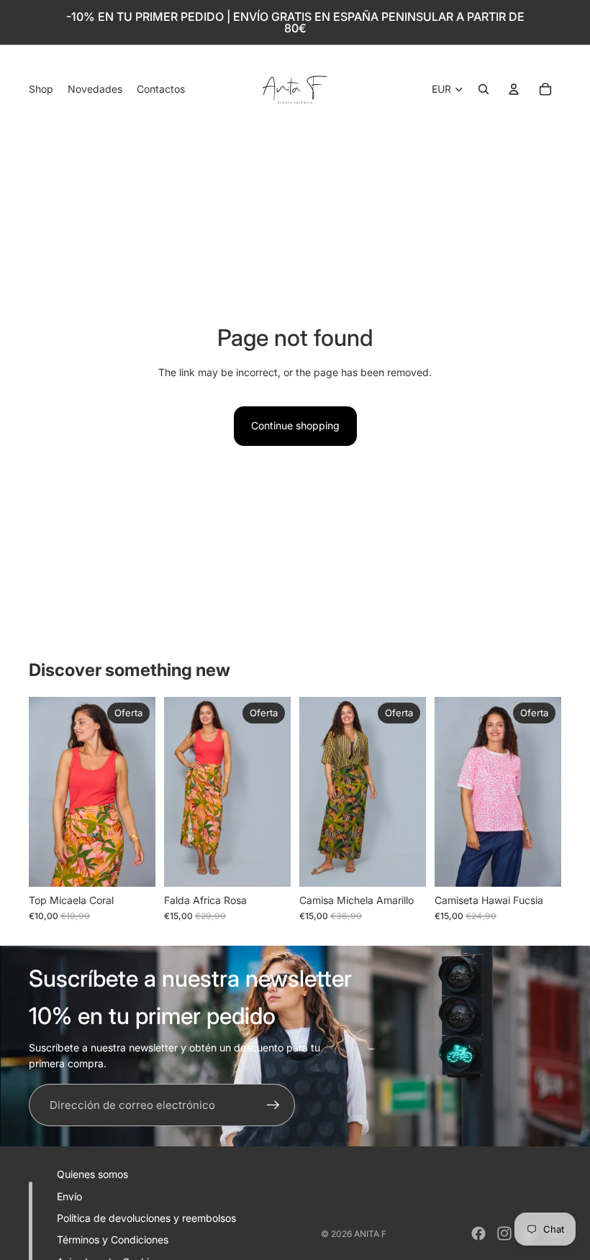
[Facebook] (478, 1233)
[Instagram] (504, 1233)
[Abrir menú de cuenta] (514, 89)
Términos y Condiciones (112, 1239)
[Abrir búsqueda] (483, 89)
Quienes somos (92, 1174)
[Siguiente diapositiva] (144, 792)
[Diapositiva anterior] (40, 792)
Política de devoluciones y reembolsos (146, 1218)
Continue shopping (295, 425)
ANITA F (370, 1233)
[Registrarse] (273, 1105)
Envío (69, 1196)
